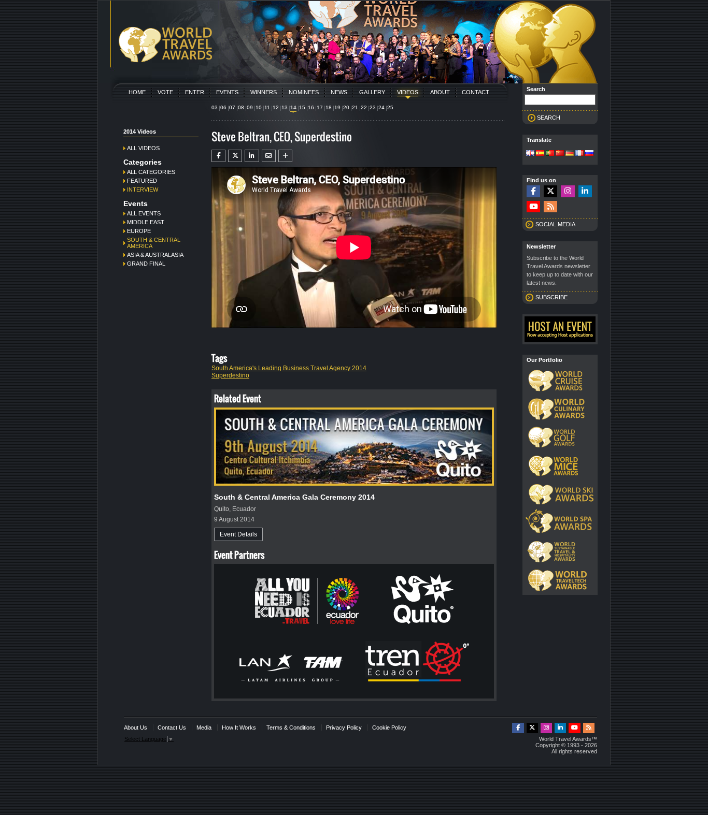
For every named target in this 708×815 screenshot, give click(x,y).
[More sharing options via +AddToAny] (285, 156)
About (440, 92)
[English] (530, 153)
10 (259, 107)
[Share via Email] (268, 156)
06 (223, 107)
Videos (407, 92)
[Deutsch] (569, 153)
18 (328, 107)
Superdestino (230, 375)
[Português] (550, 153)
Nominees (304, 92)
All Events (144, 213)
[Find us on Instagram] (567, 191)
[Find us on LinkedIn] (585, 191)
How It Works (239, 727)
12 (276, 107)
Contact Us (172, 727)
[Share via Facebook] (218, 156)
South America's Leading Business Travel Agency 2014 (288, 368)
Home (137, 92)
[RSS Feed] (550, 207)
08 (241, 107)
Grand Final (146, 263)
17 (320, 107)
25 (390, 107)
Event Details (238, 534)
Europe (139, 231)
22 (364, 107)
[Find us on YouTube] (533, 207)
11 (267, 107)
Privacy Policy (344, 727)
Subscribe (551, 297)
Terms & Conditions (291, 727)
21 (355, 107)
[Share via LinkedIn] (251, 156)
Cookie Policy (389, 727)
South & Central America (153, 243)
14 (293, 107)
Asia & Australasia (155, 255)
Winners (263, 92)
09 (250, 107)
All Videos (143, 148)
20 (346, 107)
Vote (165, 92)
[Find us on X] (550, 191)
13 (284, 107)
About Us (135, 727)
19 (337, 107)
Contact (475, 92)
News (339, 92)
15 (302, 107)
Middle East (145, 222)
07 (232, 107)
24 (381, 107)
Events (227, 92)
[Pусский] (589, 153)
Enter (194, 92)
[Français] (579, 153)
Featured (142, 181)
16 (311, 107)
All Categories (151, 172)
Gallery (372, 92)
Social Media (555, 224)
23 (373, 107)
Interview (142, 189)
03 (214, 107)
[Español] (540, 153)
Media (203, 727)
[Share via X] (235, 156)
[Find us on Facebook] (533, 191)
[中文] (560, 153)
